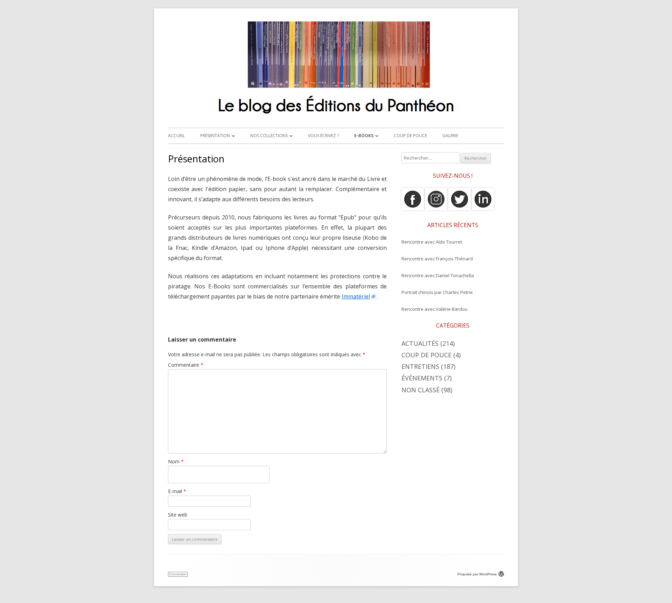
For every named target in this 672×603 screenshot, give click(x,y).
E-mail (177, 491)
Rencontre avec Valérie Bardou (434, 309)
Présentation (215, 136)
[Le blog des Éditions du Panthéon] (336, 116)
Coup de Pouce (410, 136)
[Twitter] (459, 208)
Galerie (450, 136)
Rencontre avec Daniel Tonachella (437, 275)
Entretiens (420, 366)
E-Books (363, 136)
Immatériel (356, 296)
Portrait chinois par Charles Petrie (437, 292)
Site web (177, 514)
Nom (176, 461)
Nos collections (269, 136)
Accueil (176, 136)
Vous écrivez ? (323, 136)
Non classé (420, 390)
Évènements (421, 378)
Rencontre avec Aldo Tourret (431, 242)
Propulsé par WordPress (477, 574)
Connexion (178, 574)
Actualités (420, 343)
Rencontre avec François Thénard (437, 258)
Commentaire (185, 365)
